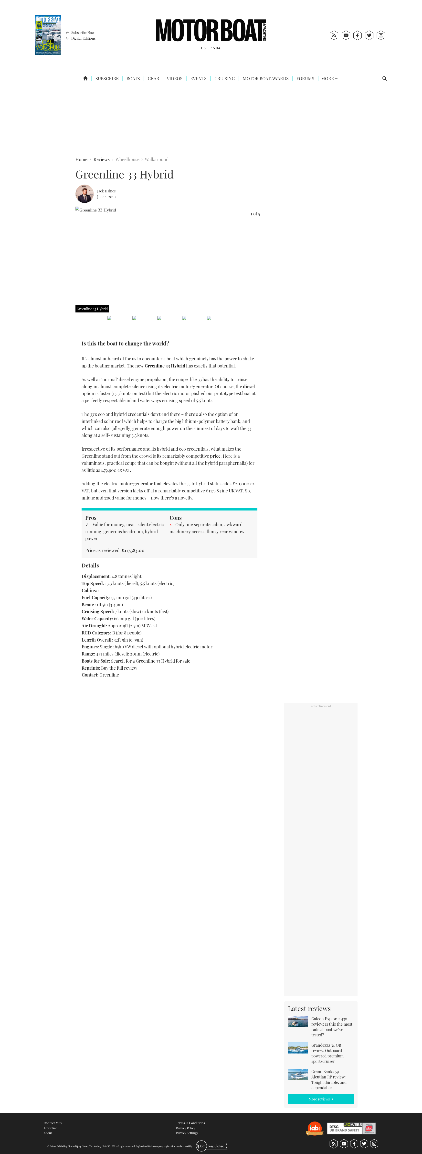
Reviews (102, 159)
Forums (304, 78)
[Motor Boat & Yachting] (211, 35)
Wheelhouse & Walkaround (142, 159)
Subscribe (107, 78)
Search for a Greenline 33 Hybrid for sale (150, 661)
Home (81, 159)
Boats (133, 78)
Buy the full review (119, 668)
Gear (153, 78)
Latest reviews (309, 1008)
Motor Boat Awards (265, 78)
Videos (174, 78)
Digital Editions (82, 38)
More (328, 78)
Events (198, 78)
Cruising (224, 78)
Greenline (109, 675)
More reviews (319, 1099)
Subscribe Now (82, 32)
